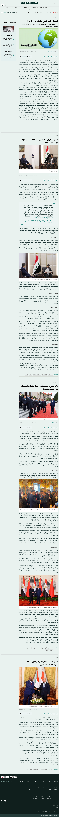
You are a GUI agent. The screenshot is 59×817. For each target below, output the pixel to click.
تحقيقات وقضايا (35, 798)
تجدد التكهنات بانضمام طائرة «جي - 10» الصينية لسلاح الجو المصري (7, 45)
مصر (30, 374)
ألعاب (29, 9)
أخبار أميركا (28, 648)
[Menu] (57, 8)
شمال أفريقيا (55, 787)
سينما (29, 787)
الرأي (41, 7)
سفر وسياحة (49, 798)
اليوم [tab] (5, 22)
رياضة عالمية (42, 800)
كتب (29, 784)
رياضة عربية (42, 798)
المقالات (43, 784)
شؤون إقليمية (56, 791)
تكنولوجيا (25, 7)
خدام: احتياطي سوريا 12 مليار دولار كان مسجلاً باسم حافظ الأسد (8, 56)
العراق (26, 374)
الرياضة (16, 7)
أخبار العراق (44, 374)
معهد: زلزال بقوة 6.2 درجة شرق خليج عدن (7, 34)
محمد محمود (52, 175)
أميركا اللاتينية (49, 791)
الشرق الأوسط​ (47, 7)
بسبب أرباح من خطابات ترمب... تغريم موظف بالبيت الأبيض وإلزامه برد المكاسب (38, 12)
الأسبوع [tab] (3, 22)
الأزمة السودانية (36, 769)
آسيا (50, 787)
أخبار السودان (44, 769)
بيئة (22, 787)
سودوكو (57, 807)
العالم (43, 7)
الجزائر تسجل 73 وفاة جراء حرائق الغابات (8, 50)
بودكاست (6, 7)
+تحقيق (36, 800)
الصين (51, 650)
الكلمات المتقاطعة (55, 805)
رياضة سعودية (42, 796)
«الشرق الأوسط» (51, 51)
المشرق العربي (55, 789)
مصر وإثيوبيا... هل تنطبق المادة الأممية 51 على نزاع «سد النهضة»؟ (7, 40)
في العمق (13, 7)
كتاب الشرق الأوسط (41, 787)
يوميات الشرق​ (21, 7)
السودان (26, 769)
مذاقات (50, 796)
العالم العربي (55, 17)
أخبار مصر (50, 374)
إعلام (29, 789)
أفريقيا (50, 789)
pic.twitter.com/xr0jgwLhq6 (43, 218)
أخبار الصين (44, 648)
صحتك (22, 784)
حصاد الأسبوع (35, 796)
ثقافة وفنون (34, 7)
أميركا (47, 650)
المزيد (26, 9)
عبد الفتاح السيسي (36, 648)
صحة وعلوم (29, 7)
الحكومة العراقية (36, 374)
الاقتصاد (38, 7)
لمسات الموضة (49, 800)
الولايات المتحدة (49, 784)
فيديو (9, 7)
